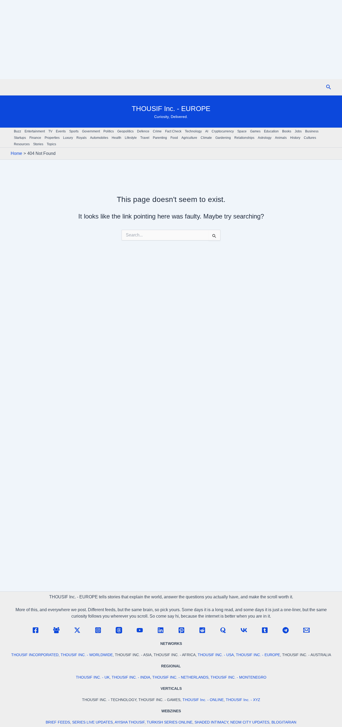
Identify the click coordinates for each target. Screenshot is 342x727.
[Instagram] (98, 630)
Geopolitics (125, 131)
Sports (74, 131)
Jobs (298, 131)
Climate (206, 138)
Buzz (17, 131)
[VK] (244, 630)
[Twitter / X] (77, 630)
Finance (35, 138)
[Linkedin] (161, 630)
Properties (52, 138)
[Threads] (119, 630)
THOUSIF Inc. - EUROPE (171, 109)
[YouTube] (140, 630)
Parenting (160, 138)
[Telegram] (286, 630)
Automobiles (99, 138)
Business (311, 131)
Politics (108, 131)
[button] (328, 87)
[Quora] (223, 630)
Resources (22, 144)
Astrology (264, 138)
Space (242, 131)
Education (271, 131)
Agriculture (189, 138)
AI (206, 131)
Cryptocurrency (223, 131)
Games (255, 131)
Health (116, 138)
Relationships (244, 138)
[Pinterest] (181, 630)
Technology (193, 131)
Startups (20, 138)
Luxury (68, 138)
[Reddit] (202, 630)
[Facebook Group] (56, 630)
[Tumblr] (265, 630)
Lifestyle (131, 138)
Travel (144, 138)
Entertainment (35, 131)
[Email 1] (306, 630)
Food (174, 138)
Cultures (310, 138)
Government (91, 131)
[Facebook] (36, 630)
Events (61, 131)
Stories (38, 144)
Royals (81, 138)
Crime (157, 131)
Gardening (223, 138)
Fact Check (173, 131)
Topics (51, 144)
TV (50, 131)
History (295, 138)
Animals (281, 138)
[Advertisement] (171, 39)
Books (286, 131)
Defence (143, 131)
